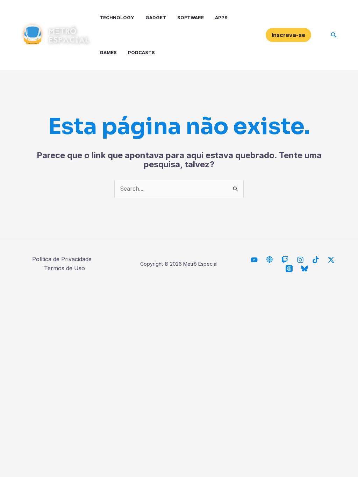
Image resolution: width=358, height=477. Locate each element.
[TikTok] (315, 259)
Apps (221, 17)
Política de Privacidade (62, 259)
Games (108, 52)
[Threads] (289, 268)
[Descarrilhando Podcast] (269, 259)
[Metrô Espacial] (254, 259)
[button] (288, 35)
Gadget (155, 17)
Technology (117, 17)
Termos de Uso (64, 268)
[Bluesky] (304, 268)
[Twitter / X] (331, 259)
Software (190, 17)
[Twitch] (284, 259)
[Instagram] (300, 259)
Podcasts (141, 52)
